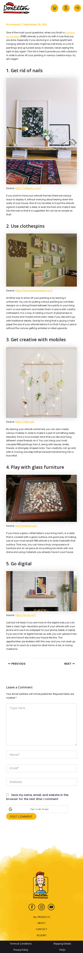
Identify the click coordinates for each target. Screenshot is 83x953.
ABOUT (41, 922)
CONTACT (41, 929)
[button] (37, 809)
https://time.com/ (25, 615)
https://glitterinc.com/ (28, 188)
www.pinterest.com (26, 525)
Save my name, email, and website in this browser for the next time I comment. (37, 797)
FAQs (62, 949)
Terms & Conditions (21, 943)
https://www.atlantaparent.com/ (34, 290)
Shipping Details (62, 943)
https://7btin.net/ (25, 421)
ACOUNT (42, 935)
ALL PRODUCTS (41, 916)
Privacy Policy (21, 949)
